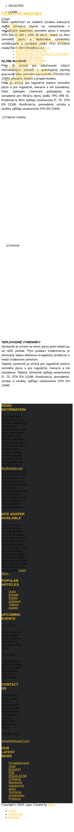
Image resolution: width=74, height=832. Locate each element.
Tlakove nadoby (14, 606)
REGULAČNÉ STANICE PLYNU (37, 34)
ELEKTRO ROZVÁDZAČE (33, 47)
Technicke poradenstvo (16, 794)
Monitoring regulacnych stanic (16, 785)
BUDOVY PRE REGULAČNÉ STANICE (41, 41)
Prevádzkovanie (19, 763)
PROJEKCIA (24, 76)
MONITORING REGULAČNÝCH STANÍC (42, 54)
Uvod (12, 591)
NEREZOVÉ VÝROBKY (31, 60)
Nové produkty (21, 28)
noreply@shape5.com (15, 741)
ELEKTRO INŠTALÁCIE (31, 51)
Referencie (18, 80)
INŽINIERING (17, 67)
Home (13, 25)
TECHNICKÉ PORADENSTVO (36, 73)
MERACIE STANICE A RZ (32, 38)
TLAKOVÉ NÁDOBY (29, 44)
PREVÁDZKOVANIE (29, 63)
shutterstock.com (12, 468)
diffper (52, 804)
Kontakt (15, 83)
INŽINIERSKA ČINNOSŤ (32, 70)
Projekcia (15, 798)
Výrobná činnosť (23, 31)
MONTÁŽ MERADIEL (30, 57)
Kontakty (14, 817)
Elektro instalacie (15, 600)
